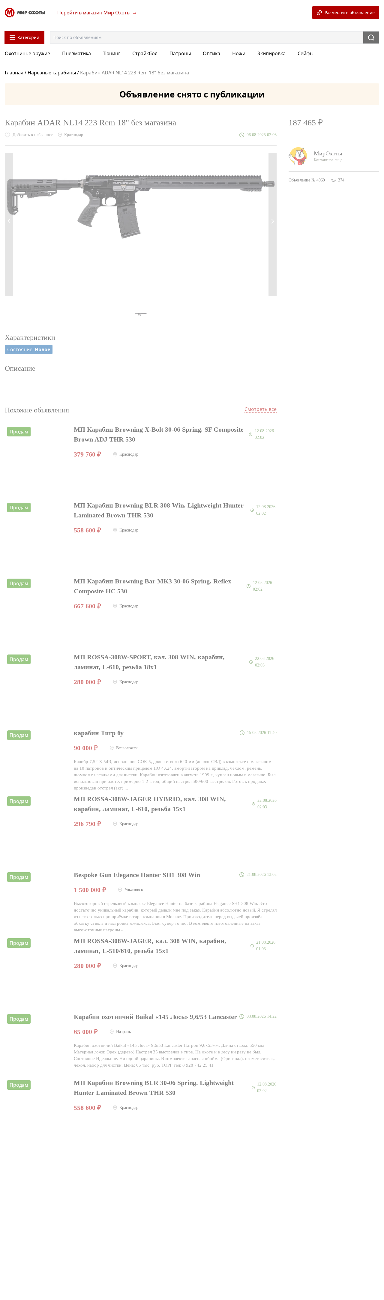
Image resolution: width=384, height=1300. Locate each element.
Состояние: (28, 349)
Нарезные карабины (52, 72)
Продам (19, 431)
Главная (15, 72)
